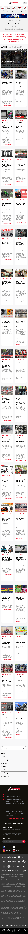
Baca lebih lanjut (7, 105)
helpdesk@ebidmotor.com (13, 796)
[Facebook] (4, 847)
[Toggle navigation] (3, 3)
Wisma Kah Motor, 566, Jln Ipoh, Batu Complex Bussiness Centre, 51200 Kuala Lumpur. (15, 813)
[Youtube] (14, 850)
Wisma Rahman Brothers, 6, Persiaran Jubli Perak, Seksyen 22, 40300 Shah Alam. (15, 803)
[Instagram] (4, 850)
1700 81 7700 (9, 794)
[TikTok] (14, 847)
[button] (25, 3)
